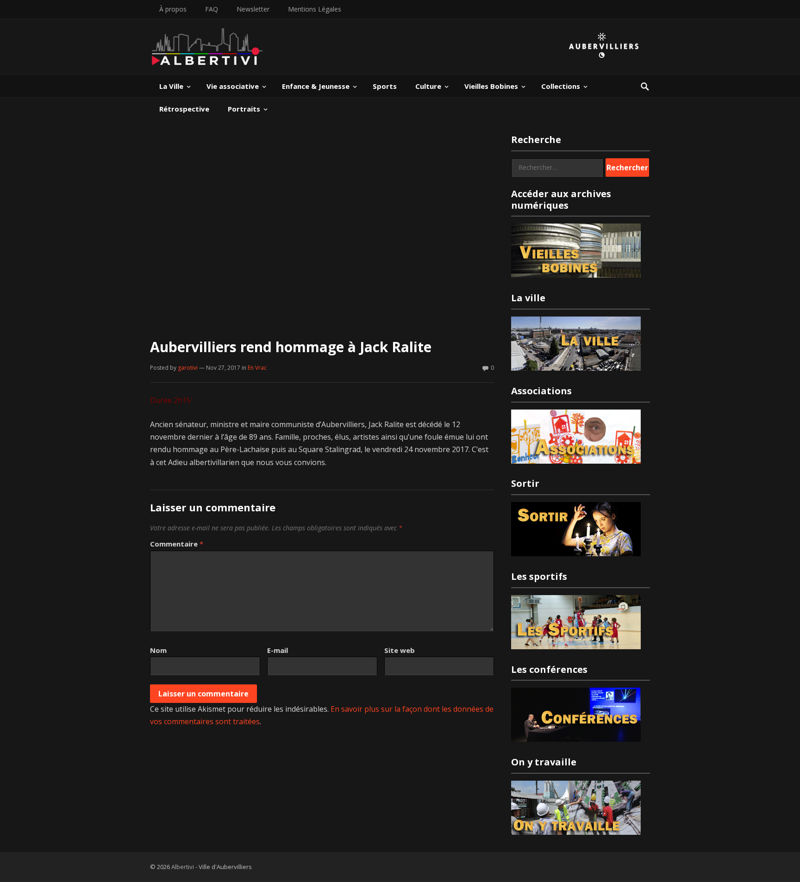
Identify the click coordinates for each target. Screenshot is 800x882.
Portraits (244, 108)
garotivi (188, 368)
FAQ (211, 9)
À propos (173, 9)
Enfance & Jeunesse (316, 86)
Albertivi (182, 867)
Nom (158, 650)
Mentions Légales (314, 9)
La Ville (171, 86)
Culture (428, 86)
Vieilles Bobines (491, 86)
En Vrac (257, 368)
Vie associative (232, 86)
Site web (399, 650)
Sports (385, 86)
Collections (560, 86)
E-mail (277, 650)
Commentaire (176, 543)
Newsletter (253, 9)
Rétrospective (184, 108)
